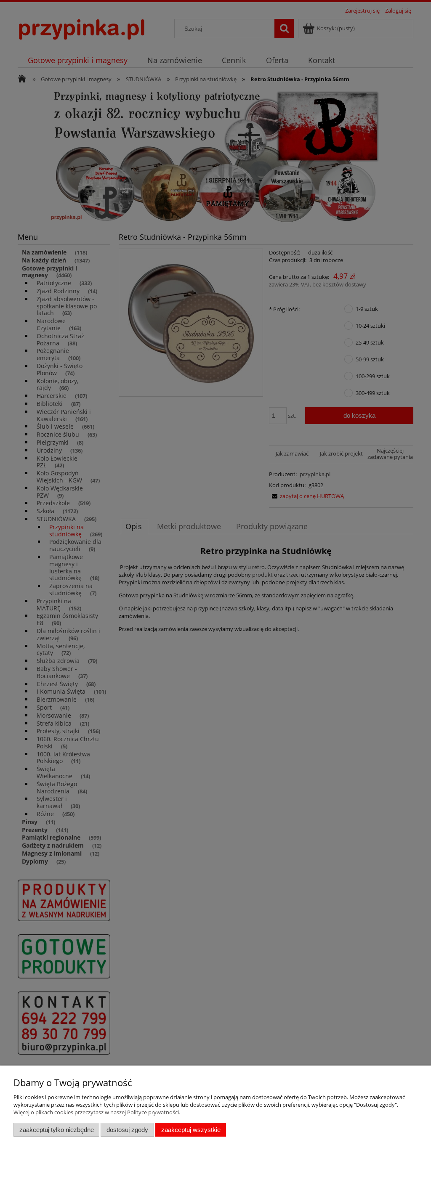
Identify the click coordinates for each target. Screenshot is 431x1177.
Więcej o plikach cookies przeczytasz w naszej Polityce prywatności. (96, 1112)
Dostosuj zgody (127, 1129)
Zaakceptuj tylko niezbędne (56, 1129)
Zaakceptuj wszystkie (191, 1129)
